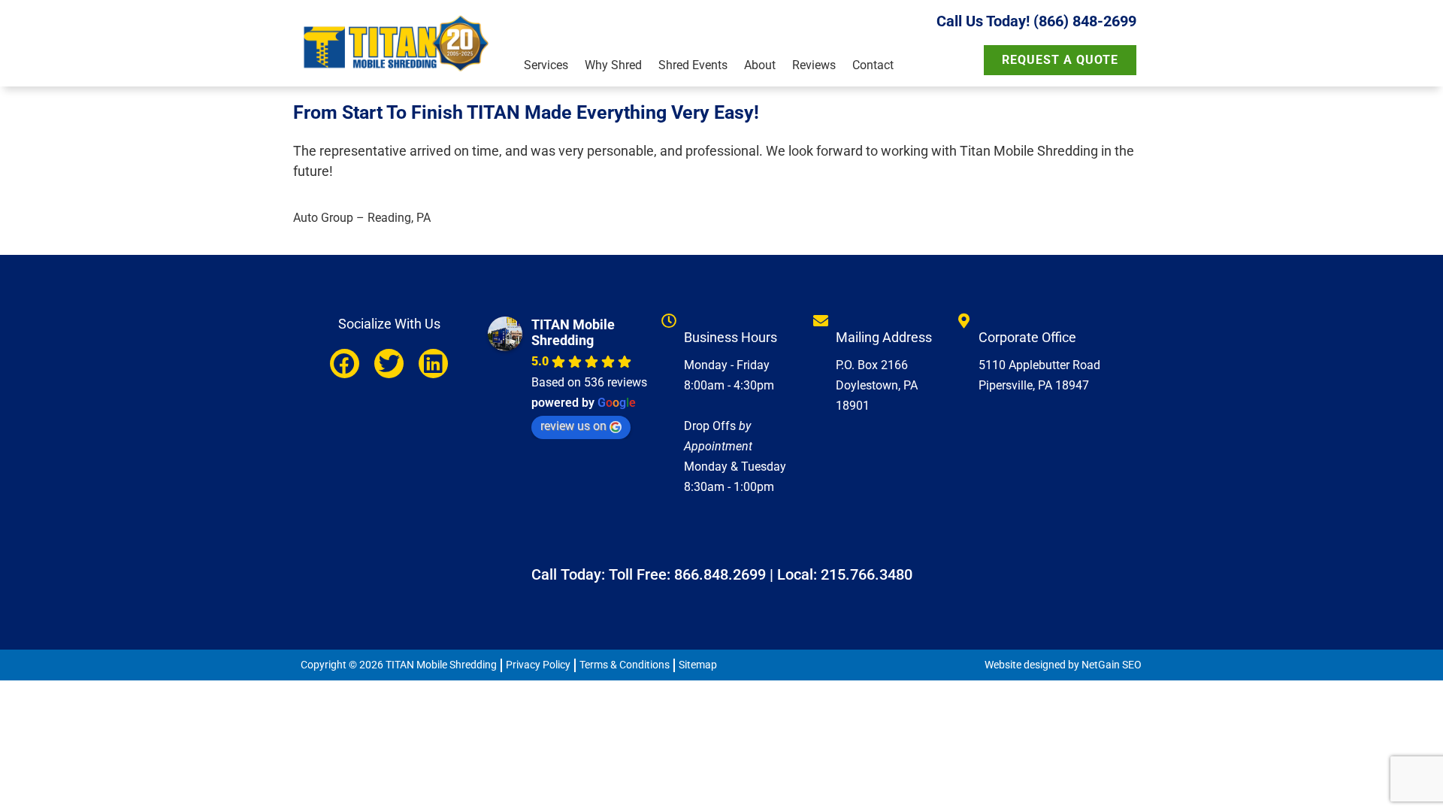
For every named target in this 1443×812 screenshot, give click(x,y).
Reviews (814, 65)
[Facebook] (344, 363)
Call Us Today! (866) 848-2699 (1036, 21)
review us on (573, 426)
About (760, 65)
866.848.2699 (720, 574)
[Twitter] (389, 363)
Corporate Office (1027, 337)
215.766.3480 (866, 574)
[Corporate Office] (963, 321)
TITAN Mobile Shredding (573, 332)
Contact (873, 65)
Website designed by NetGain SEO (1063, 665)
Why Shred (613, 65)
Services (546, 65)
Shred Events (693, 65)
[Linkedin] (433, 363)
